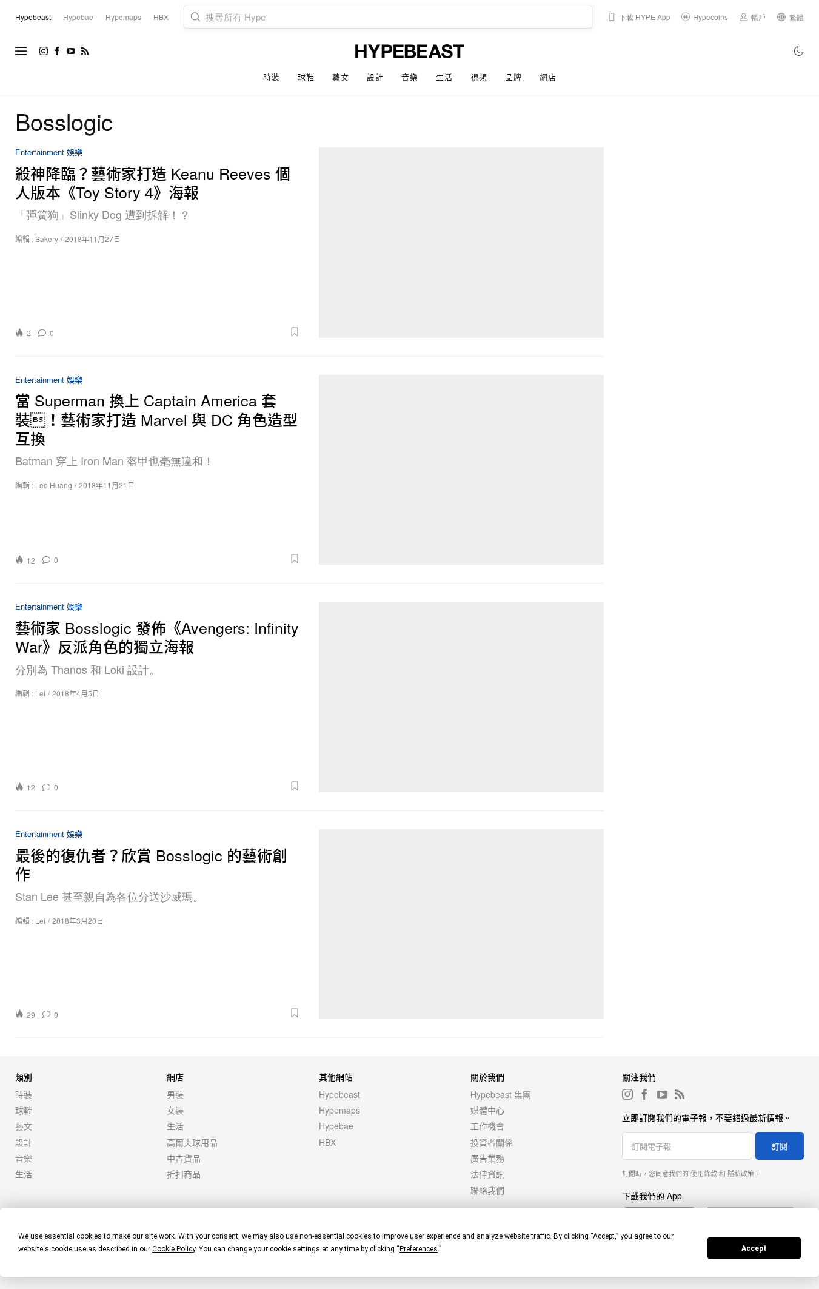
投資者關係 (491, 1142)
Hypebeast (339, 1094)
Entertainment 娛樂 (48, 152)
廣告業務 (487, 1158)
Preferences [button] (418, 1249)
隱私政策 (740, 1173)
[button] (181, 332)
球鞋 (306, 76)
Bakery (46, 239)
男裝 (175, 1094)
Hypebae (336, 1126)
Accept (754, 1248)
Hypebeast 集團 (500, 1094)
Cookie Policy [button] (173, 1249)
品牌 (513, 76)
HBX (327, 1142)
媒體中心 (487, 1110)
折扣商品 (184, 1174)
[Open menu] (21, 51)
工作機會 (487, 1126)
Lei (40, 693)
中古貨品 (184, 1158)
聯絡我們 (487, 1190)
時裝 (271, 76)
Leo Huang (53, 485)
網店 (548, 76)
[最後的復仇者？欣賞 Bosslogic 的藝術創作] (461, 924)
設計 (375, 76)
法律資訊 (487, 1174)
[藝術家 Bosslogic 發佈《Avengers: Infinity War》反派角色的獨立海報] (461, 697)
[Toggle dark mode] (799, 51)
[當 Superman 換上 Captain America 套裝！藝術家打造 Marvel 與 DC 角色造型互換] (461, 470)
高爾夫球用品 (192, 1142)
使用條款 (703, 1173)
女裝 (175, 1110)
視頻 (478, 76)
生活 (444, 76)
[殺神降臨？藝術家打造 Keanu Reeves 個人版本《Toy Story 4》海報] (461, 242)
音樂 (409, 76)
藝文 (340, 76)
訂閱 (779, 1146)
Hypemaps (339, 1110)
